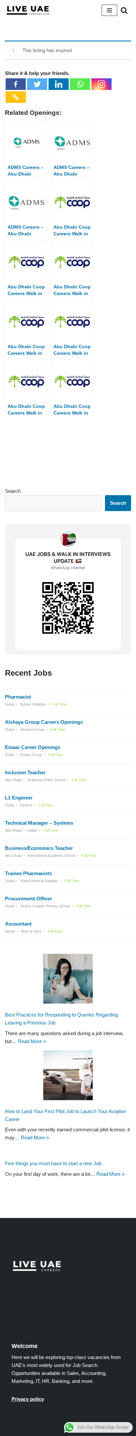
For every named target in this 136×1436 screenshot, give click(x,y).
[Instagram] (101, 84)
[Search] (124, 10)
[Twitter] (37, 84)
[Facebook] (16, 84)
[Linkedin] (59, 84)
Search (12, 491)
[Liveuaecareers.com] (28, 10)
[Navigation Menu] (109, 10)
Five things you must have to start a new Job (53, 1163)
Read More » (32, 1041)
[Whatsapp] (80, 84)
